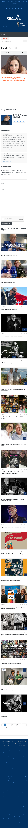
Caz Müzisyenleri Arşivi (21, 756)
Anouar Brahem (23, 786)
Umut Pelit (10, 822)
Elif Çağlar (13, 796)
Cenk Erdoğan (21, 792)
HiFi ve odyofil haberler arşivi (8, 41)
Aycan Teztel (16, 788)
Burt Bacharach (11, 792)
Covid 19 (8, 758)
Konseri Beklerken (6, 774)
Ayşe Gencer (21, 788)
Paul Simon (18, 814)
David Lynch (15, 794)
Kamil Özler (9, 806)
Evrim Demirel (10, 798)
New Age (24, 776)
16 (3, 727)
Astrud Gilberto (11, 788)
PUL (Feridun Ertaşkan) (17, 778)
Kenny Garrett (24, 806)
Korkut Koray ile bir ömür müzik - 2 (9, 255)
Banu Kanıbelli (12, 790)
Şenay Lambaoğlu (5, 818)
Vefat (23, 780)
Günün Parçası (18, 766)
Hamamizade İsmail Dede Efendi (20, 800)
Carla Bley (16, 792)
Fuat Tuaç (3, 800)
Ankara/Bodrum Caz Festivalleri (12, 754)
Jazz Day (5, 772)
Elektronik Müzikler (22, 758)
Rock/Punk (5, 780)
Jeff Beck (2, 804)
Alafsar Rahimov (17, 786)
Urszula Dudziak (15, 822)
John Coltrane (13, 804)
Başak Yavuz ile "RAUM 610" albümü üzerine (10, 580)
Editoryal (16, 758)
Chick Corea (11, 794)
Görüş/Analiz (13, 764)
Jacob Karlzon (19, 802)
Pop (12, 778)
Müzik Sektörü (19, 776)
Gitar (9, 764)
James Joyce (24, 802)
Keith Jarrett (13, 806)
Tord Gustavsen (24, 820)
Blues (23, 1)
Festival (5, 760)
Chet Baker (6, 794)
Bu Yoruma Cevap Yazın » (7, 149)
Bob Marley (6, 792)
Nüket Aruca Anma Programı (7, 363)
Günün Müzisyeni (13, 766)
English (2, 760)
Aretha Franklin (4, 788)
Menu (4, 34)
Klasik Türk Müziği (20, 772)
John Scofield (18, 804)
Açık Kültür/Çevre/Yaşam (19, 750)
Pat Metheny (13, 814)
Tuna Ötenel (5, 822)
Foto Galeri (14, 3)
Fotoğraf (11, 762)
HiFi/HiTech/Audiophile (5, 768)
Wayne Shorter (20, 822)
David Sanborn (20, 794)
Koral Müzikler (19, 774)
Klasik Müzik (17, 1)
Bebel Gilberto (18, 790)
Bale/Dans (22, 754)
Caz (10, 756)
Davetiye (12, 758)
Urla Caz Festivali (19, 780)
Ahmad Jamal (11, 786)
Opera (10, 778)
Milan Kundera (16, 810)
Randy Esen (3, 816)
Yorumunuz (4, 196)
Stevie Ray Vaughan (17, 818)
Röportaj (8, 780)
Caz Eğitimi (14, 756)
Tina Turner (8, 820)
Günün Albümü (6, 766)
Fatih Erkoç (15, 798)
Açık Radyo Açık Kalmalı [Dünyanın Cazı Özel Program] (13, 553)
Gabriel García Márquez (10, 800)
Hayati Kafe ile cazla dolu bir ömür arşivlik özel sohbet (13, 527)
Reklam (7, 1)
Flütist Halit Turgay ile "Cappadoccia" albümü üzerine (12, 336)
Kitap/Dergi (10, 772)
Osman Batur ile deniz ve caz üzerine (9, 309)
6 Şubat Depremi (11, 750)
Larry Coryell (15, 808)
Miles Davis (21, 810)
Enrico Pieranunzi (4, 798)
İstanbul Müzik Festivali (10, 770)
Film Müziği (17, 760)
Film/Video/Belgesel (22, 760)
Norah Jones (13, 812)
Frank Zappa (20, 798)
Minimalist (15, 776)
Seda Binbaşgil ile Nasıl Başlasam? (16, 816)
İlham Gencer (3, 802)
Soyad (3, 183)
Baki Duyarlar (7, 790)
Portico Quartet (23, 814)
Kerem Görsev (4, 808)
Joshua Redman (24, 804)
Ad (2, 178)
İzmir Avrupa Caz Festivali (19, 770)
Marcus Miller (11, 810)
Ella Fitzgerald (18, 796)
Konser (25, 772)
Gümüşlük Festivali (23, 764)
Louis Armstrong (20, 808)
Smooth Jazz (13, 780)
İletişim (12, 1)
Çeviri (6, 758)
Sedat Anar (24, 816)
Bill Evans (22, 790)
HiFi (26, 1)
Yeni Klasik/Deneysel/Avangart (13, 782)
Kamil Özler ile (4, 716)
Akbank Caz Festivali (14, 752)
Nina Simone (8, 812)
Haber (23, 766)
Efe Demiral (9, 796)
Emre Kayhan (23, 796)
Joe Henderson (7, 804)
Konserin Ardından (13, 774)
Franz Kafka (24, 798)
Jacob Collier (14, 802)
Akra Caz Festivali (22, 752)
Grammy (17, 764)
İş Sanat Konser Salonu (19, 768)
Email (2, 189)
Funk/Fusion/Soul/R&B (18, 762)
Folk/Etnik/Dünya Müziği (5, 762)
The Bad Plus (3, 820)
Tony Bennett (18, 820)
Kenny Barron (18, 806)
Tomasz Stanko (13, 820)
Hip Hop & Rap (12, 768)
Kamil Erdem (4, 806)
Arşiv (19, 754)
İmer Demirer (8, 802)
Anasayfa (3, 1)
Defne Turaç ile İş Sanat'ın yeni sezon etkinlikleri (11, 689)
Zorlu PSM (20, 782)
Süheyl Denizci (23, 818)
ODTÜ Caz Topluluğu (19, 812)
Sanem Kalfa (8, 816)
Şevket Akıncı (10, 818)
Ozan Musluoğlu (7, 814)
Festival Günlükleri (11, 760)
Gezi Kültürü (6, 764)
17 (6, 727)
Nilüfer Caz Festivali (4, 778)
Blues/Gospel (7, 756)
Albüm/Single (3, 754)
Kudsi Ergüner (9, 808)
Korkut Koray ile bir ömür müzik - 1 (9, 282)
